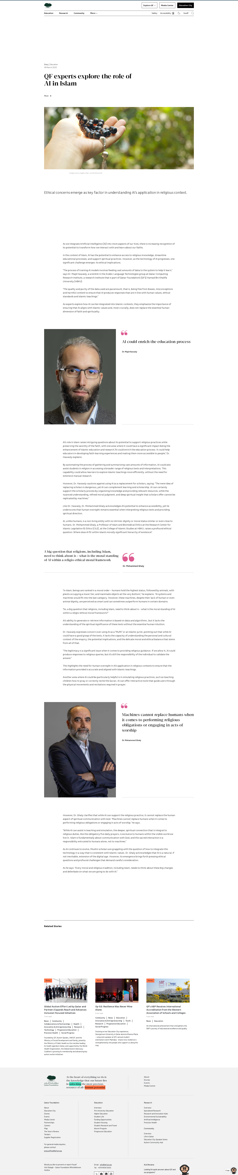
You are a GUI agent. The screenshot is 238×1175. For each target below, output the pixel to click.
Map (46, 1128)
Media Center (167, 5)
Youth (128, 1020)
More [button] (92, 13)
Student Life (99, 1116)
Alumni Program (100, 1128)
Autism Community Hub (153, 1142)
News (46, 1021)
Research (63, 13)
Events (147, 1083)
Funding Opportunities (103, 1119)
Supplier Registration (52, 1137)
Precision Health (51, 1033)
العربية (185, 13)
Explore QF (148, 5)
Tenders (47, 1134)
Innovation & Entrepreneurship (57, 1027)
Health (76, 1024)
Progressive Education (67, 1030)
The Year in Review (51, 1131)
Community (79, 13)
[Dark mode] (179, 13)
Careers (47, 1125)
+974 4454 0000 (104, 1167)
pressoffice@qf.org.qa (53, 1151)
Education (48, 13)
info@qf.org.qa (106, 1165)
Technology (49, 1030)
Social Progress (67, 1033)
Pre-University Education (104, 1111)
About (146, 1077)
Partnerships (49, 1122)
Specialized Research (152, 1111)
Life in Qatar (149, 1136)
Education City (50, 1111)
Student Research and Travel (105, 1125)
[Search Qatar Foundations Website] (192, 13)
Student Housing (100, 1122)
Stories (147, 1080)
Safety (154, 13)
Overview (98, 1108)
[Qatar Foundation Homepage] (49, 5)
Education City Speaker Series (155, 1139)
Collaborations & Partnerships (57, 1024)
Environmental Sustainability (155, 1116)
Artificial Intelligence (152, 1119)
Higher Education (101, 1113)
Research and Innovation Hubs (156, 1113)
